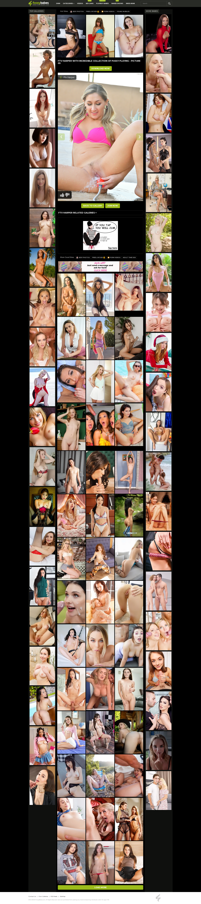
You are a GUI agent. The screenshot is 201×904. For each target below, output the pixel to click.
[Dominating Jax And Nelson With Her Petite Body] (42, 307)
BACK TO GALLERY (92, 206)
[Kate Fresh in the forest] (158, 232)
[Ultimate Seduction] (158, 33)
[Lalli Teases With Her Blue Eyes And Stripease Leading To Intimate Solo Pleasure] (42, 466)
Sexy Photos (78, 11)
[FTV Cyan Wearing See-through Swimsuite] (158, 272)
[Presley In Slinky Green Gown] (42, 586)
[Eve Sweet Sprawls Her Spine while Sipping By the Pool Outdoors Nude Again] (42, 705)
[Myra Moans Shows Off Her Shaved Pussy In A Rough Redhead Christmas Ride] (158, 352)
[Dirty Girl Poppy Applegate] (42, 108)
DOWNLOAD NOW (100, 68)
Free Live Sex (91, 11)
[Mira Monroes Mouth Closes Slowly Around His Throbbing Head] (158, 670)
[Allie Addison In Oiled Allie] (158, 591)
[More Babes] (42, 426)
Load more (100, 887)
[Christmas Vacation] (158, 471)
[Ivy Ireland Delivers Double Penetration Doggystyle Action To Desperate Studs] (158, 710)
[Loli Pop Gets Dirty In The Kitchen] (158, 790)
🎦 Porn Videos (108, 11)
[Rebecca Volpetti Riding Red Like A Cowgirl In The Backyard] (158, 631)
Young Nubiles (123, 11)
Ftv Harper (69, 77)
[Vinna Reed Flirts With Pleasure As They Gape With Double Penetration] (42, 347)
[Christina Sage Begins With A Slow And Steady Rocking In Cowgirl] (42, 785)
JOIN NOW (112, 206)
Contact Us (32, 896)
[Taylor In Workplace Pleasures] (158, 192)
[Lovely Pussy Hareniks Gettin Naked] (158, 511)
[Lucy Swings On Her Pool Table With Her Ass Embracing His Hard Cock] (158, 551)
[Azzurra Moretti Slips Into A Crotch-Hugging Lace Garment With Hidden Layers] (158, 113)
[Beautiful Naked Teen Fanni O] (42, 188)
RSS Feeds (54, 896)
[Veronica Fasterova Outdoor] (42, 267)
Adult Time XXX (129, 257)
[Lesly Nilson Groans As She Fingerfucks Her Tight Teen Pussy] (42, 666)
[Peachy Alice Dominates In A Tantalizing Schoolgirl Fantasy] (158, 312)
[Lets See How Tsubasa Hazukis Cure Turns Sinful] (42, 148)
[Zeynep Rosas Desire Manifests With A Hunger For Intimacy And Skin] (42, 546)
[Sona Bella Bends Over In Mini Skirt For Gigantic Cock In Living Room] (42, 745)
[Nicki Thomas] (42, 68)
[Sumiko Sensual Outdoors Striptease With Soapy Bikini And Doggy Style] (42, 227)
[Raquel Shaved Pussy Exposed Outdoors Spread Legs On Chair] (42, 387)
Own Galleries (43, 896)
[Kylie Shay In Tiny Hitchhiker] (158, 73)
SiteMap (62, 896)
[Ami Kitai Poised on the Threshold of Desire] (42, 506)
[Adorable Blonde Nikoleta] (42, 31)
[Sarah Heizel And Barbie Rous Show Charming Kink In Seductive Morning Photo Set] (158, 153)
